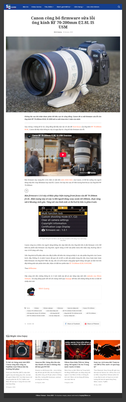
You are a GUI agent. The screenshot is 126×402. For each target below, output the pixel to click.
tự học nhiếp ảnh (70, 315)
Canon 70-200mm (88, 308)
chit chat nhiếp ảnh (52, 310)
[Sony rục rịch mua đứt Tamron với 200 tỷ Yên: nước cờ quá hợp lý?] (107, 350)
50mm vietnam (48, 308)
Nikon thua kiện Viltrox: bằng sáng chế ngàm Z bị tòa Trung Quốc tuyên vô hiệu (76, 364)
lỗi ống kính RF (55, 313)
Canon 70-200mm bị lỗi (35, 310)
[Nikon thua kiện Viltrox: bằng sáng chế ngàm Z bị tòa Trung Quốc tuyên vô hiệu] (77, 350)
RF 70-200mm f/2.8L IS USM (36, 315)
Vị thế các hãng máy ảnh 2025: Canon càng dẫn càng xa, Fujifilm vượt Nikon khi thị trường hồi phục (18, 365)
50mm (37, 308)
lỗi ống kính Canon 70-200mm (37, 313)
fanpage (69, 279)
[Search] (119, 7)
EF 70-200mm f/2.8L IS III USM (72, 310)
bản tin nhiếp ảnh (73, 308)
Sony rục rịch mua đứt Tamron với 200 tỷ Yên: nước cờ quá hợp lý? (107, 364)
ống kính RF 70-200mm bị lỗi (73, 313)
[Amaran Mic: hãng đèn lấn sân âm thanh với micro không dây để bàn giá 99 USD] (48, 350)
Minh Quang (58, 32)
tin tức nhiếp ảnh (55, 315)
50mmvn (60, 308)
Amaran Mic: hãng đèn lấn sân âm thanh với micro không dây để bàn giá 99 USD (48, 364)
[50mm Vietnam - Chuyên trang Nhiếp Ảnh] (13, 7)
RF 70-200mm (91, 313)
